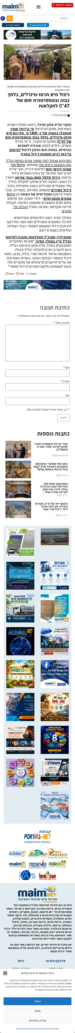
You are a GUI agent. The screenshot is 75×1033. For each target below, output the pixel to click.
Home (66, 86)
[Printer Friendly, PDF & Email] (21, 274)
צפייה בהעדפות (37, 1021)
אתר (67, 395)
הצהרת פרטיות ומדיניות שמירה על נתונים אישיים (37, 1028)
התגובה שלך (62, 322)
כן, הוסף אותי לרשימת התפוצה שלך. (46, 409)
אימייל (65, 381)
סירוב (38, 1011)
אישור (37, 1001)
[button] (5, 973)
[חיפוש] (10, 18)
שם (66, 367)
